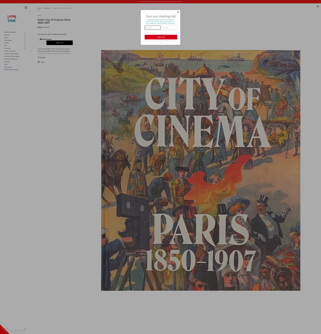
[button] (178, 12)
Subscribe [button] (161, 37)
